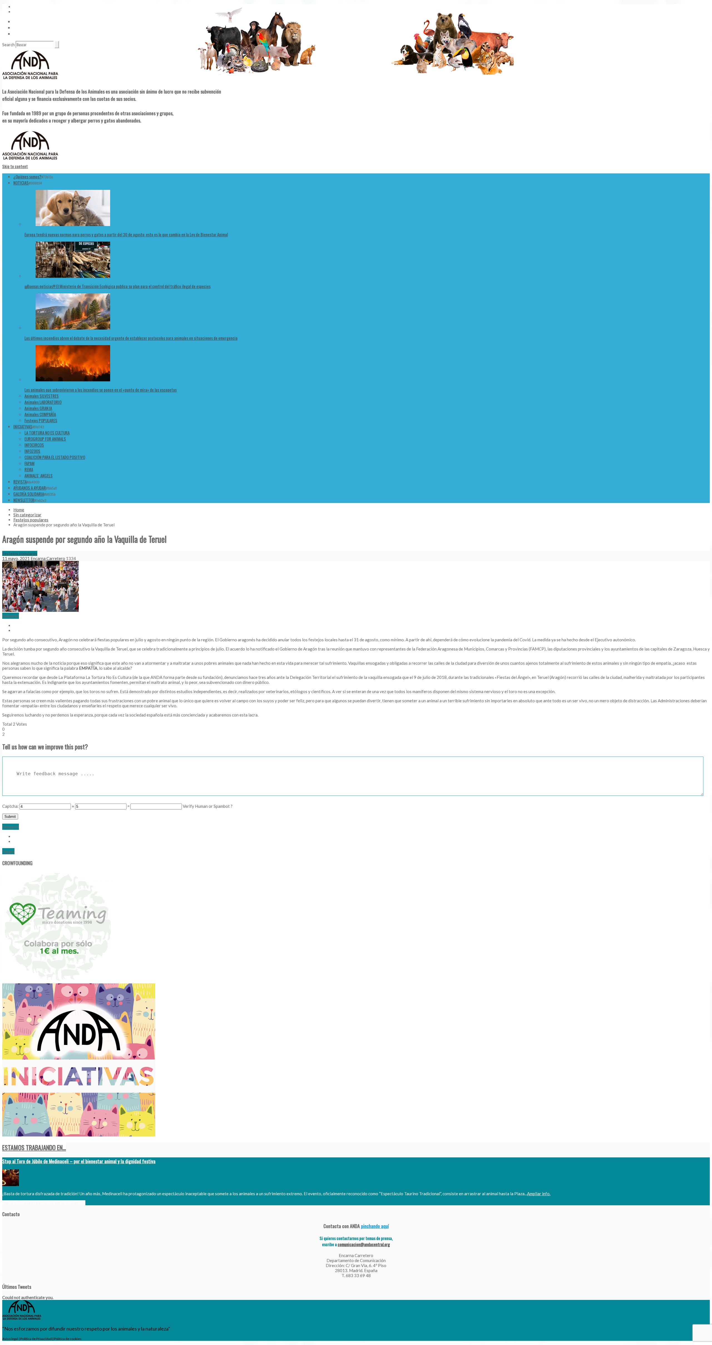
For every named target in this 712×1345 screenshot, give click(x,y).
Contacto (21, 27)
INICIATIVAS (22, 426)
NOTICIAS (21, 183)
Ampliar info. (538, 1193)
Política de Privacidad (36, 1339)
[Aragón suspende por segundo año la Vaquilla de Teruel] (40, 610)
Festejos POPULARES (40, 420)
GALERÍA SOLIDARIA (28, 494)
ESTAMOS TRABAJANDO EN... (34, 1147)
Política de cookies (67, 1339)
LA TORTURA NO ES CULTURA (47, 432)
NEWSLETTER (23, 500)
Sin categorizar (27, 514)
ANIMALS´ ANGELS (38, 475)
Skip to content (15, 166)
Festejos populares (30, 519)
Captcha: (10, 806)
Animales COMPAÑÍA (40, 414)
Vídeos (18, 21)
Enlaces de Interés (28, 34)
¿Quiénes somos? (27, 176)
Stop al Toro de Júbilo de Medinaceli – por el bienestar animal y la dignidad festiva (78, 1161)
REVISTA (20, 481)
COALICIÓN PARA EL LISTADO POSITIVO (54, 457)
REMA (28, 469)
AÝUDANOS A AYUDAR (29, 488)
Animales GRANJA (38, 408)
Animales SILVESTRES (41, 396)
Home (18, 509)
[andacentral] (30, 80)
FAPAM (29, 463)
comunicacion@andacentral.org (364, 1244)
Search (8, 44)
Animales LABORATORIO (42, 402)
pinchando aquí (375, 1225)
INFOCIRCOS (34, 445)
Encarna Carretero (48, 558)
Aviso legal (10, 1339)
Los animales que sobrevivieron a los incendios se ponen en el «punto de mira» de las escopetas (100, 390)
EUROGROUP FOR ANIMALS (45, 439)
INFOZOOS (32, 451)
